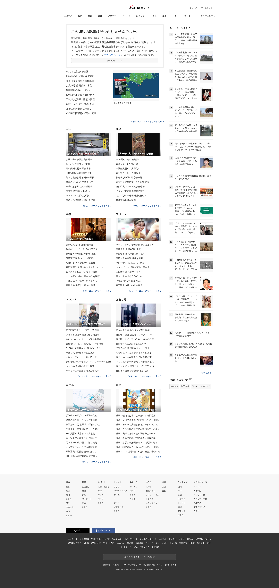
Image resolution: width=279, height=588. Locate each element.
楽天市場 (185, 386)
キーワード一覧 (200, 498)
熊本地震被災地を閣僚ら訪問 (80, 177)
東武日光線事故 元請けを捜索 (80, 200)
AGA (136, 547)
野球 (100, 490)
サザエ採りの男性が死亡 (78, 195)
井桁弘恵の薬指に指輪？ (79, 108)
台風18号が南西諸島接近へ (79, 159)
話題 (164, 490)
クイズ (175, 15)
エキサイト (209, 8)
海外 (90, 15)
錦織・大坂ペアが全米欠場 (80, 104)
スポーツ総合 (103, 487)
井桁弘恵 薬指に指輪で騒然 (79, 244)
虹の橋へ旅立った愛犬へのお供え (132, 370)
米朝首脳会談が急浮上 (127, 200)
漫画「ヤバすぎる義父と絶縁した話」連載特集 (138, 420)
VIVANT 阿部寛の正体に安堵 (81, 113)
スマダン (149, 487)
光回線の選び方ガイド (100, 539)
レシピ (164, 543)
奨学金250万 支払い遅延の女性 (81, 415)
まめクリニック (130, 539)
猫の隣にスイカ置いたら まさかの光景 (135, 339)
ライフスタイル (152, 495)
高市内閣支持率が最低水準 (80, 80)
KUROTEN (84, 539)
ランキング (189, 15)
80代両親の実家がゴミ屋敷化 (80, 433)
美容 (209, 543)
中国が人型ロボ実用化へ (128, 168)
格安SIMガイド (74, 543)
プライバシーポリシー (131, 564)
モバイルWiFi (108, 543)
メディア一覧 (199, 495)
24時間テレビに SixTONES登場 (82, 249)
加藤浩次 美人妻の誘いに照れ (80, 262)
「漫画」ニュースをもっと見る (145, 457)
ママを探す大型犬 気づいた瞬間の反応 (135, 361)
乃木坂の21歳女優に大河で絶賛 (81, 442)
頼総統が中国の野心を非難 (129, 177)
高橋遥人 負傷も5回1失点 (128, 249)
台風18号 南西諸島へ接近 (79, 85)
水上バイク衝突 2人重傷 (78, 164)
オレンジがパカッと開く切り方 (81, 357)
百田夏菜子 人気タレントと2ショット (84, 267)
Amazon (174, 386)
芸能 (100, 15)
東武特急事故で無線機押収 (79, 186)
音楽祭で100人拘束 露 (127, 164)
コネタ (133, 490)
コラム (153, 15)
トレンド (126, 15)
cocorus (120, 543)
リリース (197, 487)
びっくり (133, 487)
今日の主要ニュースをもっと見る (146, 121)
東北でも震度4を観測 (77, 71)
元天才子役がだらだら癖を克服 (81, 447)
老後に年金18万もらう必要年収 (81, 420)
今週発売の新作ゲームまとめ (80, 352)
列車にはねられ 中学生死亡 (79, 182)
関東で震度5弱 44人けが (78, 191)
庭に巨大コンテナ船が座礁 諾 (130, 186)
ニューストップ (196, 8)
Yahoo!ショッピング (201, 386)
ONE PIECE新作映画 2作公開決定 (82, 334)
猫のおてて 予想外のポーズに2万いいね (135, 366)
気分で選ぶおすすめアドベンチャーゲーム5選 (88, 361)
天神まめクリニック (148, 539)
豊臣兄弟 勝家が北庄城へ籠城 (80, 285)
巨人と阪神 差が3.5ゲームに (130, 276)
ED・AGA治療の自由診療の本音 (82, 456)
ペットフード (125, 547)
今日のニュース (208, 15)
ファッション (119, 506)
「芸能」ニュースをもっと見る (95, 291)
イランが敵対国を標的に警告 (130, 191)
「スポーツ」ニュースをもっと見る (143, 291)
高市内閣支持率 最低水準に (79, 168)
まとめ (69, 498)
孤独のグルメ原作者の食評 (80, 94)
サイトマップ (199, 506)
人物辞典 (197, 503)
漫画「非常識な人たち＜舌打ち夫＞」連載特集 (138, 447)
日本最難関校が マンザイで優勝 (81, 271)
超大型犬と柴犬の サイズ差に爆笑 (133, 330)
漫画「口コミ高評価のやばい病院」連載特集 (138, 451)
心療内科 (162, 539)
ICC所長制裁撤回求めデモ (79, 173)
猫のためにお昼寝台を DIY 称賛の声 (134, 357)
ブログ (181, 539)
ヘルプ (196, 511)
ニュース (68, 15)
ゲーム (117, 495)
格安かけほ (96, 543)
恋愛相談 (139, 543)
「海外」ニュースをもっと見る (145, 205)
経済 (68, 490)
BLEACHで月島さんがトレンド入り (83, 348)
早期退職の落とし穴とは (79, 90)
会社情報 (106, 564)
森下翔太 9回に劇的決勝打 (129, 285)
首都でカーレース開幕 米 (128, 173)
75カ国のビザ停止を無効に (80, 76)
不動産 (192, 543)
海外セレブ (86, 498)
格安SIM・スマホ (203, 539)
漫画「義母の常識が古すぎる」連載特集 (135, 438)
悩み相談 (129, 543)
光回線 (86, 543)
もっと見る (206, 372)
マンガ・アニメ (120, 490)
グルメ (117, 503)
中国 (68, 511)
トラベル (149, 498)
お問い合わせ (170, 564)
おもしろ (140, 15)
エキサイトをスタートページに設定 (139, 557)
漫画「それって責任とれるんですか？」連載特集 (138, 424)
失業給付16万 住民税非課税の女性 (83, 424)
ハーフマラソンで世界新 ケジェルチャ (135, 244)
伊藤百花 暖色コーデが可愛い (80, 258)
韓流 (84, 503)
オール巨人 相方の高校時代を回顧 (83, 276)
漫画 (164, 15)
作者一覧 (197, 490)
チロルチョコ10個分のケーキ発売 (82, 429)
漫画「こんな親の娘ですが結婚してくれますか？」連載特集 (138, 429)
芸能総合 (86, 487)
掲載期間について (114, 60)
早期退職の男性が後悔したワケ (81, 451)
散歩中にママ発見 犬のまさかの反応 (134, 352)
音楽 (84, 495)
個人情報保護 (149, 564)
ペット (133, 498)
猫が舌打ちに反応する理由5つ (131, 343)
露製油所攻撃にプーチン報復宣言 (132, 182)
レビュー (117, 487)
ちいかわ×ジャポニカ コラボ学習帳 (83, 339)
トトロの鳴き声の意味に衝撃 (80, 366)
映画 (84, 490)
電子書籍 (155, 547)
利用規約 (116, 564)
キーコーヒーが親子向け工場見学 (82, 370)
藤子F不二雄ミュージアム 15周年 (82, 330)
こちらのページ (112, 54)
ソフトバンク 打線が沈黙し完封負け (134, 267)
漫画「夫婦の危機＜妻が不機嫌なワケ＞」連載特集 (138, 433)
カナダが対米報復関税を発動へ (131, 195)
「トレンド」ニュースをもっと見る (93, 376)
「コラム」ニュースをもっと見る (94, 461)
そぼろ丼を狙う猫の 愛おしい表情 (133, 348)
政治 (68, 495)
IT (115, 498)
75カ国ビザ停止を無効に (128, 159)
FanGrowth (117, 539)
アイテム (172, 539)
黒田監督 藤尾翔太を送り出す (130, 253)
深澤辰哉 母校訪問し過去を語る (81, 280)
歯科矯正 (200, 543)
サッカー (101, 495)
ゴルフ (101, 498)
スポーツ (112, 15)
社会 (68, 487)
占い (147, 543)
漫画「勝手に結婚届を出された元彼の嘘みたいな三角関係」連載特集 (138, 442)
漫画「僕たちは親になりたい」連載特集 (135, 415)
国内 (80, 15)
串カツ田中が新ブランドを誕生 (81, 438)
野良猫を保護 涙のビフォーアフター (134, 334)
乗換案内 (183, 543)
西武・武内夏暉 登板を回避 (129, 258)
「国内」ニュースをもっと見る (95, 205)
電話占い (190, 539)
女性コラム (150, 490)
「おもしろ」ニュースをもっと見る (143, 376)
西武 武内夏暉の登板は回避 (80, 99)
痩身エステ (144, 547)
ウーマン (155, 543)
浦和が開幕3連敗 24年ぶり (129, 280)
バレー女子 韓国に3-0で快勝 (130, 262)
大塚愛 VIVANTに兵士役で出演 (81, 253)
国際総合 (70, 507)
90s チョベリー (152, 503)
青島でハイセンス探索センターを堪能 (84, 343)
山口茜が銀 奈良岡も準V (128, 271)
